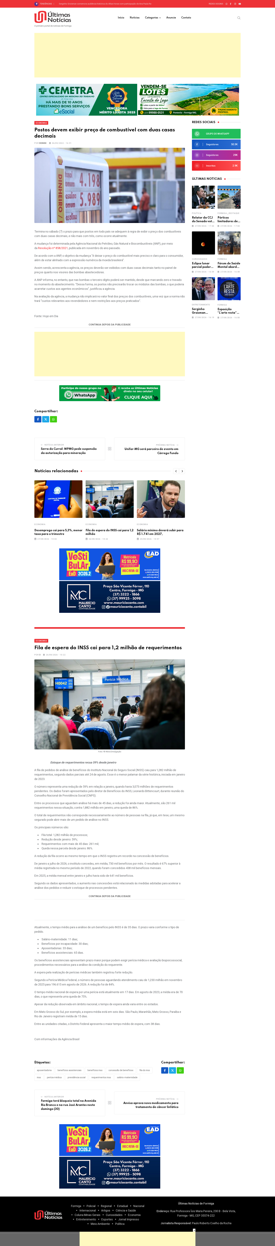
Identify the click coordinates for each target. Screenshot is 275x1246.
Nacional (138, 1206)
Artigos (105, 1210)
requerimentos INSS (101, 1077)
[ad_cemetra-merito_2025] (86, 99)
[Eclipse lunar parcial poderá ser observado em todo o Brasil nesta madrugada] (203, 242)
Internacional (87, 1210)
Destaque (234, 213)
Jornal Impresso (128, 1219)
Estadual (122, 1206)
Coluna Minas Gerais (87, 1215)
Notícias (135, 18)
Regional (106, 1206)
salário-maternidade (127, 1077)
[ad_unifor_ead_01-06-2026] (109, 564)
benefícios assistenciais (69, 1070)
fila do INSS (144, 1070)
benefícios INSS (95, 1070)
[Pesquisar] (239, 18)
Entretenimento (201, 305)
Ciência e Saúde (126, 1210)
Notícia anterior (54, 445)
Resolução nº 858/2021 (53, 248)
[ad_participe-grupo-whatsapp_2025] (109, 393)
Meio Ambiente (100, 1223)
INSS (39, 1077)
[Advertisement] (137, 55)
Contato (186, 18)
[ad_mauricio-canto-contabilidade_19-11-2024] (109, 596)
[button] (176, 471)
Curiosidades (199, 259)
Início (121, 18)
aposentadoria (44, 1070)
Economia (39, 524)
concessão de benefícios (121, 1070)
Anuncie (171, 18)
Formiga (222, 213)
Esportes (107, 1219)
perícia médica (54, 1077)
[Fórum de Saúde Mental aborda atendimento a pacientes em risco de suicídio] (229, 242)
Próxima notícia (165, 445)
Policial (91, 1206)
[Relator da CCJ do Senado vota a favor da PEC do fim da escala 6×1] (203, 197)
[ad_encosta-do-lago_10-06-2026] (188, 99)
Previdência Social (76, 1077)
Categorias (151, 18)
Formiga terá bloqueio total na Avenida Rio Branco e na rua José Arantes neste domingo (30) (68, 1105)
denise (43, 143)
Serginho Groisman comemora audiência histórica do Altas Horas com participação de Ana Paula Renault (107, 4)
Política (196, 213)
